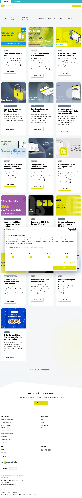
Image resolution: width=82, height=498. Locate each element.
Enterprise (17, 1)
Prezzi (2, 446)
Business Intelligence (6, 439)
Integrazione (4, 442)
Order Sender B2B (6, 425)
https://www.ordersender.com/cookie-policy (30, 247)
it (1, 456)
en (3, 456)
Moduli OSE (34, 161)
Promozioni (41, 18)
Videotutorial (44, 425)
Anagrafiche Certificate (7, 433)
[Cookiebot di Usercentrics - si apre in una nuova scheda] (69, 229)
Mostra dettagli (68, 262)
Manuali (43, 422)
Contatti (3, 452)
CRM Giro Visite (5, 428)
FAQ (42, 419)
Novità (70, 18)
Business (6, 1)
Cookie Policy (17, 494)
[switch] (32, 257)
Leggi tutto (10, 71)
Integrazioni (51, 18)
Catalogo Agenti (6, 422)
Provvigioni (4, 436)
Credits (35, 494)
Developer (44, 428)
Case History (13, 18)
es (5, 456)
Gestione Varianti (6, 430)
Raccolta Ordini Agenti (7, 419)
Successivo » (46, 370)
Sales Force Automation (25, 18)
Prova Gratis (76, 6)
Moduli (61, 18)
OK (64, 267)
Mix (77, 18)
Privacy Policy (27, 494)
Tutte (5, 18)
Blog (2, 449)
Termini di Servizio (6, 494)
